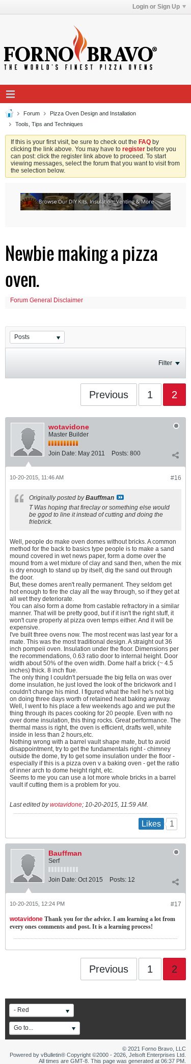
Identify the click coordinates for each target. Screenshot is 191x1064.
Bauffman (65, 853)
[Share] (175, 455)
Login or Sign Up (156, 6)
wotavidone (68, 427)
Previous (108, 394)
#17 (176, 904)
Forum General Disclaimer (46, 300)
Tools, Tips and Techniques (49, 124)
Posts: (120, 453)
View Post (120, 497)
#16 (176, 477)
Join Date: (62, 453)
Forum (31, 113)
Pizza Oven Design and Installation (93, 113)
